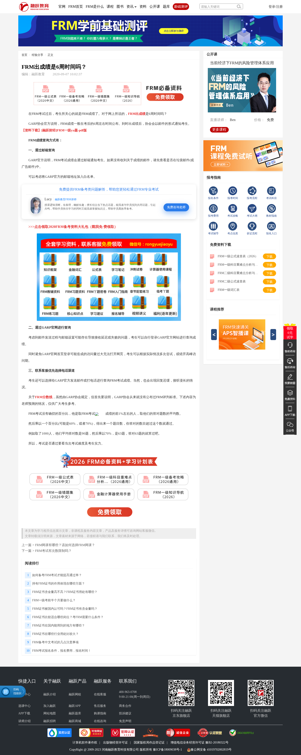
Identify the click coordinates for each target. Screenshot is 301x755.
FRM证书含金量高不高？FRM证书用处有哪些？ (64, 592)
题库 (166, 6)
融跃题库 (75, 713)
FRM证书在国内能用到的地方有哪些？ (58, 625)
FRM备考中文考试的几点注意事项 (55, 642)
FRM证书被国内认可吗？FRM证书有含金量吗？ (64, 608)
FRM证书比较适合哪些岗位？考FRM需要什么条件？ (68, 617)
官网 (61, 6)
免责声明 (125, 721)
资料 (143, 6)
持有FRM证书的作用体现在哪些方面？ (58, 583)
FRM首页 (75, 6)
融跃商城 (75, 721)
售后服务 (100, 706)
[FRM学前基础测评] (150, 30)
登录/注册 (276, 6)
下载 (269, 256)
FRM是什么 (95, 6)
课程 (110, 6)
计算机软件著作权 (84, 742)
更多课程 (219, 129)
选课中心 (24, 706)
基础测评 (181, 6)
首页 (24, 55)
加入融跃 (49, 706)
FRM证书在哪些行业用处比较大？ (55, 634)
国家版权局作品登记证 (149, 742)
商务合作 (125, 706)
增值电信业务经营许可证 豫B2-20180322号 (200, 742)
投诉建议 (125, 713)
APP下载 (24, 713)
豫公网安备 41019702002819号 (211, 749)
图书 (120, 6)
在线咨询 (100, 721)
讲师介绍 (24, 721)
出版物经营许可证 (115, 742)
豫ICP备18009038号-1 (167, 749)
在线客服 (100, 694)
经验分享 (37, 55)
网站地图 (49, 713)
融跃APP (75, 706)
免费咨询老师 (176, 207)
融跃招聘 (49, 721)
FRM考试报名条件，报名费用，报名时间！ (61, 650)
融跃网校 (75, 694)
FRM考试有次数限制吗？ (53, 551)
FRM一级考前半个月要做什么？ (54, 600)
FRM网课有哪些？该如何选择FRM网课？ (65, 545)
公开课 (154, 6)
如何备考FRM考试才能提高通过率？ (57, 575)
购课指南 (100, 713)
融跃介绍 (49, 694)
